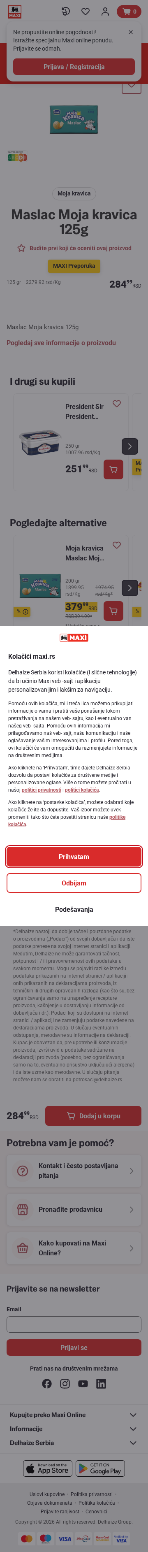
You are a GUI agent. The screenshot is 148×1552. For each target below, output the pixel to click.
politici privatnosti (41, 790)
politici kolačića (82, 790)
